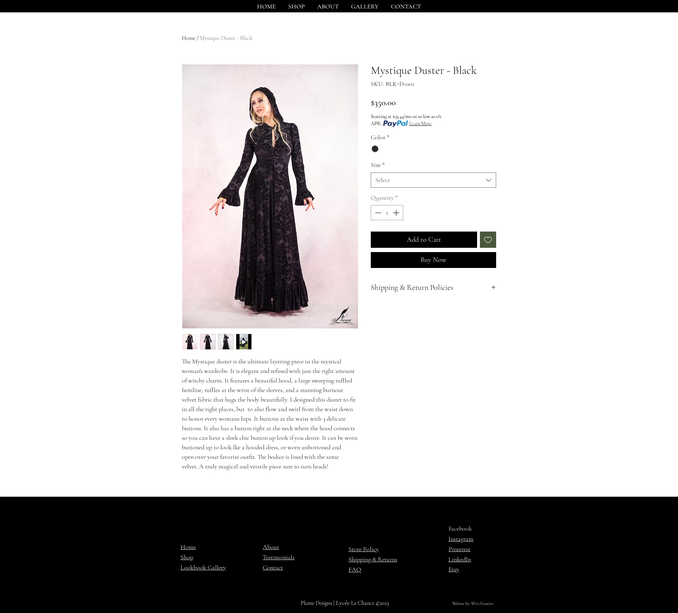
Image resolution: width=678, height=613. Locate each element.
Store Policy (364, 549)
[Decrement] (377, 212)
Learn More (420, 124)
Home (188, 38)
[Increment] (396, 212)
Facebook (460, 528)
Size (378, 165)
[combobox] (433, 180)
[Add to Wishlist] (488, 240)
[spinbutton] (387, 212)
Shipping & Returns (373, 559)
